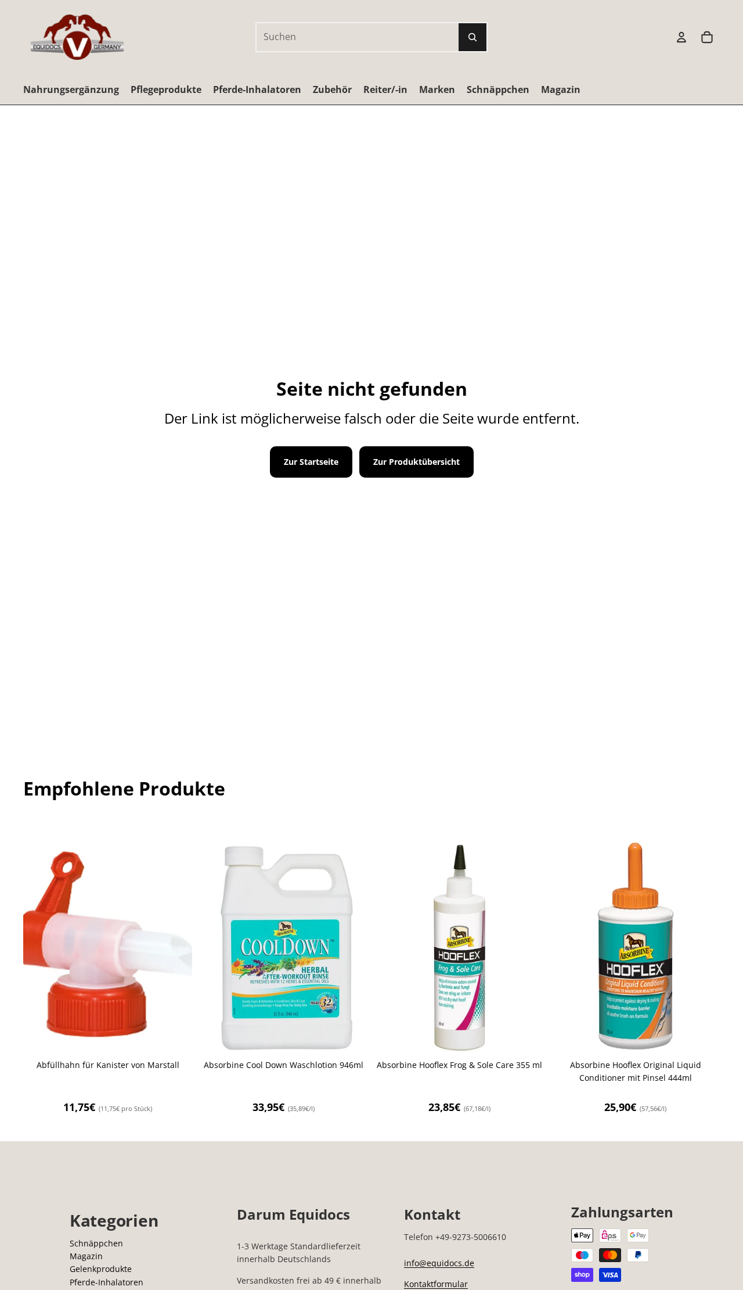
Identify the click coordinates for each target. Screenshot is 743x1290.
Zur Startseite (311, 461)
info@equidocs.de (439, 1262)
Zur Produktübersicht (416, 461)
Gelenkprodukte (101, 1268)
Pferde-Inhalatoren (106, 1282)
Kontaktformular (436, 1283)
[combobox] (345, 37)
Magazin (86, 1256)
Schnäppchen (96, 1243)
